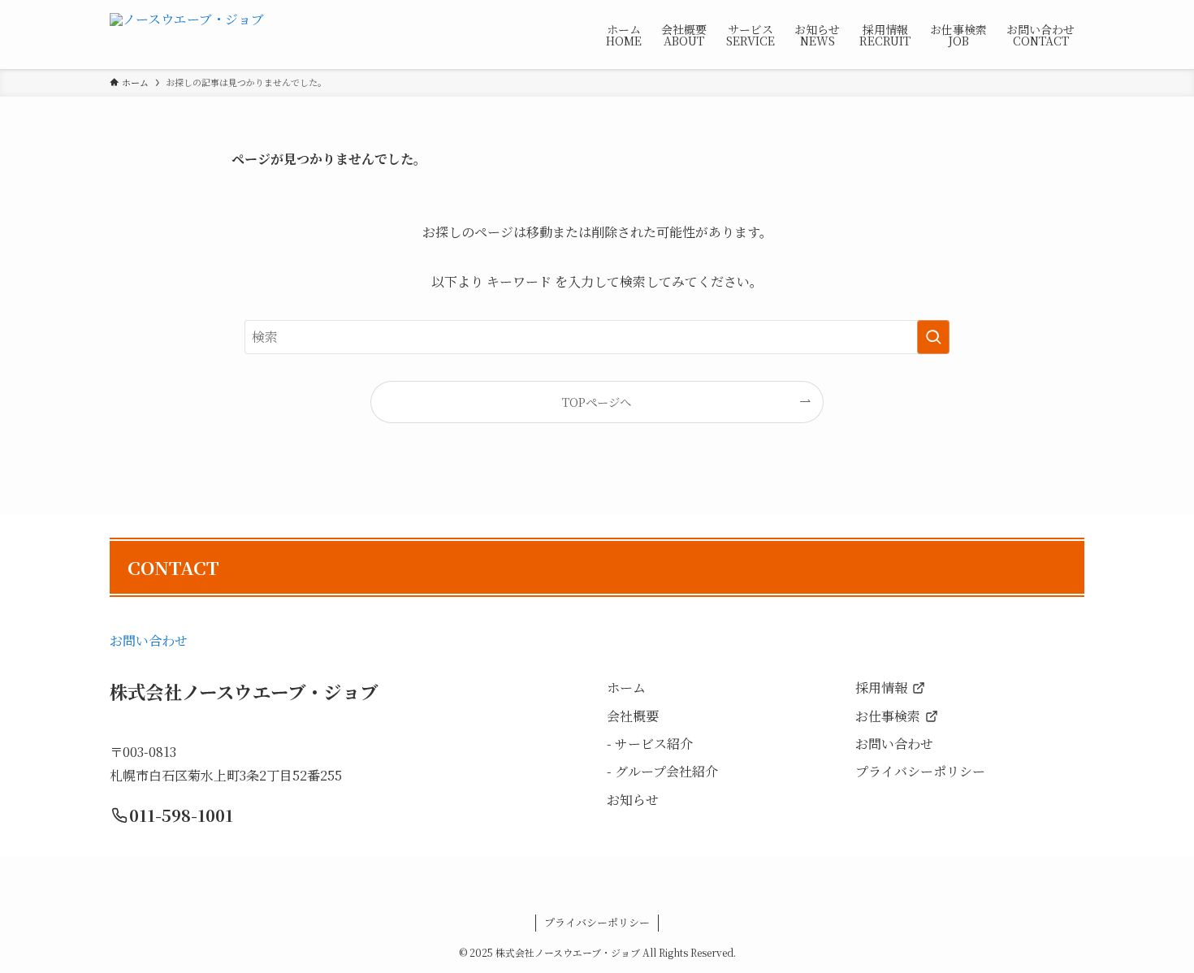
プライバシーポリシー (597, 922)
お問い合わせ (149, 640)
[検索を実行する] (933, 337)
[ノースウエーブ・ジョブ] (187, 34)
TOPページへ (596, 401)
